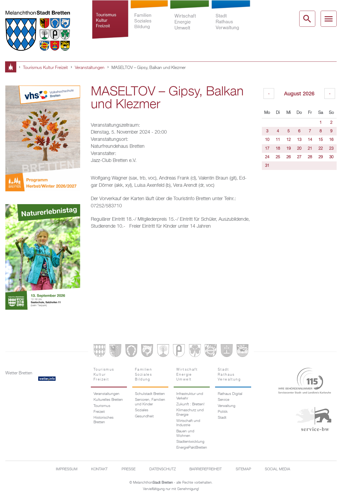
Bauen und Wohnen (185, 433)
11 (278, 140)
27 (299, 157)
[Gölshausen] (179, 351)
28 (310, 157)
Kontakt (99, 469)
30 (331, 157)
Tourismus (102, 406)
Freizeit (99, 412)
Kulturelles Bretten (108, 400)
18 (278, 148)
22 (320, 148)
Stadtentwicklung (190, 442)
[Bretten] (100, 351)
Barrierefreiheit (205, 469)
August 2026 (299, 93)
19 (288, 148)
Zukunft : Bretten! (190, 404)
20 (299, 148)
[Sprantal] (242, 351)
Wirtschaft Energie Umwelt (189, 22)
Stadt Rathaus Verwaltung (230, 22)
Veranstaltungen (89, 68)
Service (223, 400)
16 (331, 140)
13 (299, 140)
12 (288, 140)
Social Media (277, 469)
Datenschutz (162, 469)
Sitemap (243, 469)
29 (320, 157)
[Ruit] (227, 351)
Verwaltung (226, 406)
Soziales (141, 410)
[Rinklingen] (211, 351)
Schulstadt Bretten (150, 394)
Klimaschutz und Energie (190, 412)
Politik (223, 412)
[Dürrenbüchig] (163, 351)
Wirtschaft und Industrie (188, 423)
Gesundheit (144, 416)
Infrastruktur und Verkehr (189, 396)
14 (310, 140)
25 (278, 157)
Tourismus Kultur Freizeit (110, 22)
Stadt (222, 418)
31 (267, 166)
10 (267, 140)
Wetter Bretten (18, 373)
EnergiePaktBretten (191, 447)
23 (331, 148)
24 (267, 157)
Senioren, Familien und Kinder (150, 402)
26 (288, 157)
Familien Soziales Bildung (149, 22)
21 (310, 148)
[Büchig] (131, 351)
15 (320, 140)
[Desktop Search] (307, 19)
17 (267, 148)
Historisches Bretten (104, 420)
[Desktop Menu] (329, 19)
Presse (128, 469)
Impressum (66, 469)
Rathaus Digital (230, 394)
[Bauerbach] (115, 351)
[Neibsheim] (195, 351)
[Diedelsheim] (147, 351)
